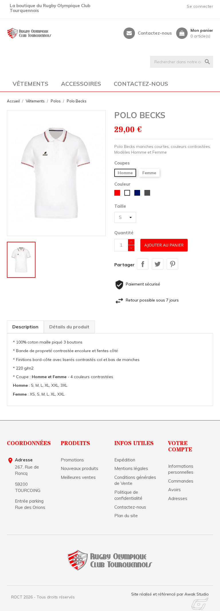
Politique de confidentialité (128, 495)
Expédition (124, 460)
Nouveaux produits (79, 468)
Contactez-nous (155, 33)
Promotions (72, 460)
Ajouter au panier (164, 245)
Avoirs (174, 489)
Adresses (177, 498)
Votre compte (180, 447)
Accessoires (81, 83)
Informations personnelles (180, 469)
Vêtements (30, 83)
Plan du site (126, 515)
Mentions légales (131, 468)
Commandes (180, 481)
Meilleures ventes (78, 477)
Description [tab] (25, 327)
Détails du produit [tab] (69, 327)
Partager (142, 264)
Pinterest (172, 264)
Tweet (157, 264)
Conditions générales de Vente (135, 480)
